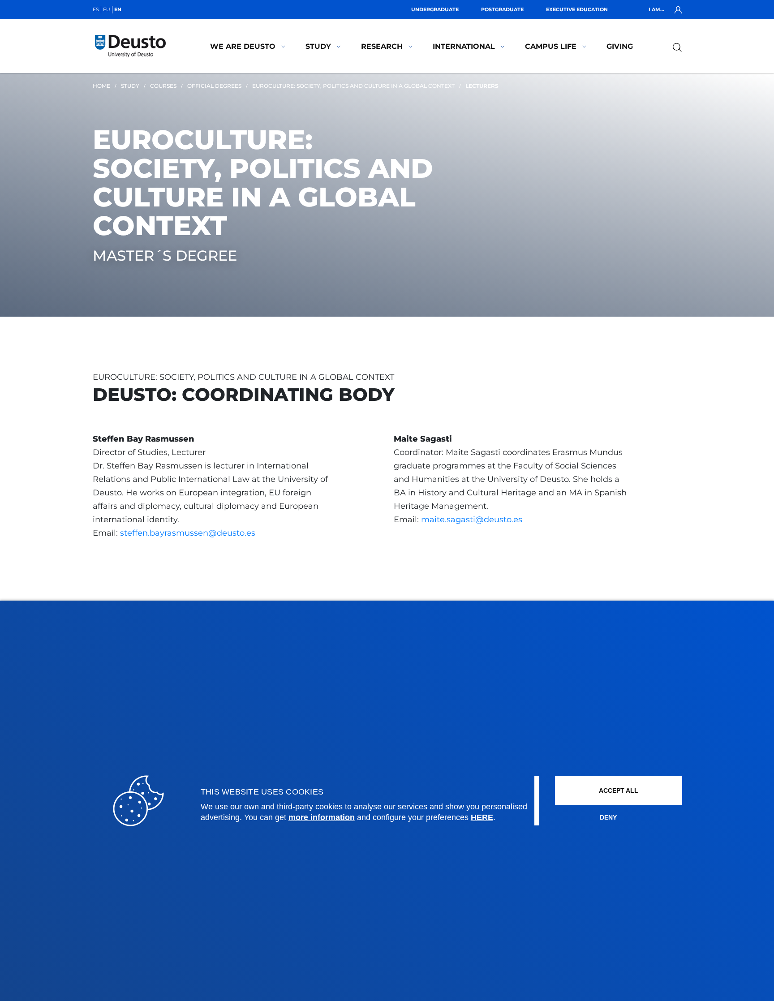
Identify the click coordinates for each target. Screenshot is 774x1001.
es (96, 9)
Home (101, 85)
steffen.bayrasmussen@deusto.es (186, 533)
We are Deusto (242, 46)
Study (318, 46)
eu (106, 9)
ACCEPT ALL (618, 790)
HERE (482, 817)
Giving (619, 46)
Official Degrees (214, 85)
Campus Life (550, 46)
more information (321, 817)
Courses (163, 85)
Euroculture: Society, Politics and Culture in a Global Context (353, 85)
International (464, 46)
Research (382, 46)
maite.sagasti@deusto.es (471, 519)
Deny (608, 817)
